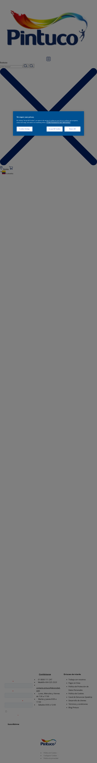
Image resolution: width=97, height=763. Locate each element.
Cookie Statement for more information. (58, 122)
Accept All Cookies (54, 129)
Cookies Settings (24, 129)
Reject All (72, 129)
